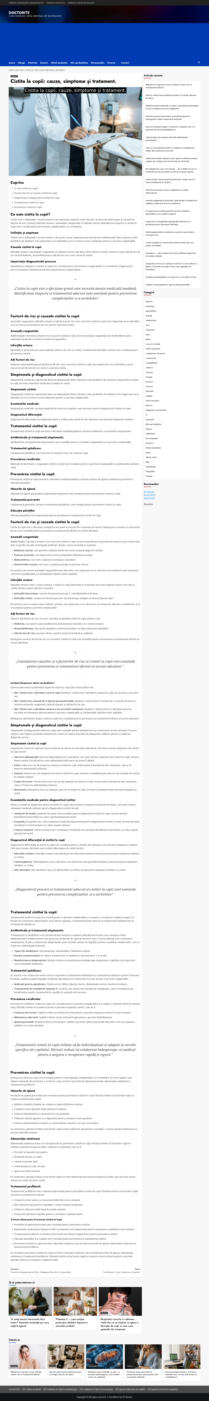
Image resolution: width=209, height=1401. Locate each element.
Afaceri (149, 301)
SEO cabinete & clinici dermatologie (96, 1389)
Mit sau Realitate (79, 62)
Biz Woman (149, 491)
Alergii (21, 62)
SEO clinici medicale (31, 1389)
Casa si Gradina (153, 344)
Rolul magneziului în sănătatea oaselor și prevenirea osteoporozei (170, 233)
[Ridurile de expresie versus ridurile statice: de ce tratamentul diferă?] (27, 1356)
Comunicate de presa (155, 353)
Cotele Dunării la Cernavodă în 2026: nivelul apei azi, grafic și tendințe (170, 244)
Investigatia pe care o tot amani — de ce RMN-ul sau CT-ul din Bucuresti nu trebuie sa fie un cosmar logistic (172, 170)
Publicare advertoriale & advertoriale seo (26, 3)
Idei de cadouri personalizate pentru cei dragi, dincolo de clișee (171, 96)
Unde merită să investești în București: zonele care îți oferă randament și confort (170, 180)
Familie (149, 396)
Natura (149, 429)
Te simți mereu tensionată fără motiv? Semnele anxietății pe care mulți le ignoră (30, 1322)
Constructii (151, 358)
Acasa (12, 62)
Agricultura (151, 311)
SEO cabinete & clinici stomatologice (60, 1389)
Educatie (150, 391)
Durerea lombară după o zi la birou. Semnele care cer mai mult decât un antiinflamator (170, 128)
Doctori (44, 62)
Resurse (149, 443)
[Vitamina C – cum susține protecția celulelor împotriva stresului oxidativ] (75, 1301)
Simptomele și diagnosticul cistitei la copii (37, 197)
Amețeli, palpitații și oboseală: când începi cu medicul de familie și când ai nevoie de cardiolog (171, 202)
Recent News (150, 495)
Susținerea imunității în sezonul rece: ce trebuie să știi (171, 277)
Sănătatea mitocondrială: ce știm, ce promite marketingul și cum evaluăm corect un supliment (172, 107)
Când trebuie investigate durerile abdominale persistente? (167, 138)
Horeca (149, 405)
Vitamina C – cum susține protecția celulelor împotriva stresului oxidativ (71, 1322)
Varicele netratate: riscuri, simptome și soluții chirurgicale (167, 191)
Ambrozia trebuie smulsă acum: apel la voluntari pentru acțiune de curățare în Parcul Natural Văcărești (171, 159)
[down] (116, 63)
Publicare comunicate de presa (81, 3)
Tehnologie (151, 466)
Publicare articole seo (56, 3)
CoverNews (113, 1397)
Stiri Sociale (149, 498)
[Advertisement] (104, 41)
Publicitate (151, 433)
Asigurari (150, 330)
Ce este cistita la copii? (26, 188)
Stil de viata (151, 457)
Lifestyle (150, 419)
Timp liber (150, 471)
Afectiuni (32, 62)
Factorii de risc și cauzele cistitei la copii (35, 193)
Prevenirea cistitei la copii (28, 207)
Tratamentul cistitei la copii (29, 202)
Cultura (149, 367)
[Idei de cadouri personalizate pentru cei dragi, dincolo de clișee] (65, 1356)
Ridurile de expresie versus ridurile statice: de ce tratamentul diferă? (169, 86)
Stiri (148, 462)
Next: (121, 1271)
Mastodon (148, 504)
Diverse (111, 62)
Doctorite (19, 12)
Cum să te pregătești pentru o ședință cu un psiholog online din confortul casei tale (170, 149)
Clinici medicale (153, 348)
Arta (148, 325)
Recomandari (97, 62)
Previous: (41, 1271)
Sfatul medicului (59, 62)
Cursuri (149, 372)
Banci (148, 339)
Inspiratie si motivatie (156, 410)
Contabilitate (151, 363)
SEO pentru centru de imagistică (163, 1389)
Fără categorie (152, 400)
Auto (148, 334)
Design (149, 377)
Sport (148, 452)
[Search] (198, 62)
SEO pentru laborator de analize (130, 1389)
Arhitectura (151, 320)
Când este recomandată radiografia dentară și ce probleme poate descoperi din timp (168, 223)
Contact (125, 62)
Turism (149, 476)
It (146, 415)
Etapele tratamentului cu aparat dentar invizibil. (168, 284)
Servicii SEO (14, 1389)
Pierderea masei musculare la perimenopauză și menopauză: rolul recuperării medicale (168, 117)
